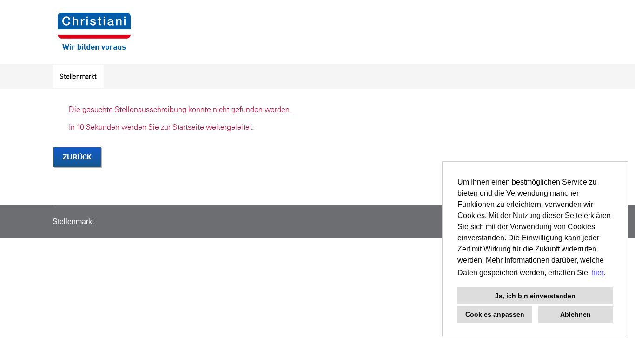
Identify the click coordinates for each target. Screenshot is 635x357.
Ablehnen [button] (575, 314)
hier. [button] (598, 273)
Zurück (77, 156)
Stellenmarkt (78, 76)
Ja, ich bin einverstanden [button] (535, 295)
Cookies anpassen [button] (494, 314)
